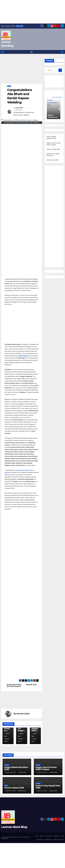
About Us (42, 836)
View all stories (57, 97)
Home (36, 836)
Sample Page (48, 839)
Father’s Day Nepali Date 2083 (47, 786)
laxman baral (19, 107)
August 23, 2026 (42, 790)
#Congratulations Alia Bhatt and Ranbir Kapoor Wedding (24, 114)
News (9, 86)
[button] (59, 52)
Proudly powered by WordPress (9, 837)
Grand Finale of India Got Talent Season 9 (14, 685)
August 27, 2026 (11, 790)
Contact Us (49, 836)
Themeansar (4, 838)
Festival (7, 765)
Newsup (25, 837)
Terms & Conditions (58, 839)
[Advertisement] (32, 12)
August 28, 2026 (11, 772)
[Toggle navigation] (31, 52)
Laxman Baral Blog (14, 827)
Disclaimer (56, 836)
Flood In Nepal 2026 (53, 149)
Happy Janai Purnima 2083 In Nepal (46, 768)
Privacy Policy (39, 839)
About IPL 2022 (31, 684)
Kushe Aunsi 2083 (52, 160)
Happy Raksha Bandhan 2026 (16, 768)
